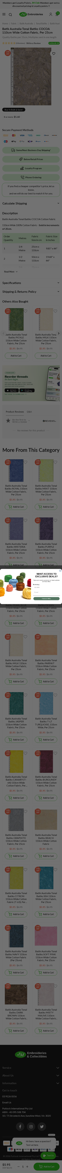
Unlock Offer (46, 598)
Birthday (36, 584)
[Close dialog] (60, 571)
